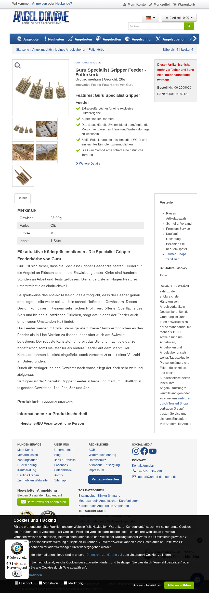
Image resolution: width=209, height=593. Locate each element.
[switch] (17, 574)
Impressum (96, 470)
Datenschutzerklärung (101, 555)
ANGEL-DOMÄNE (43, 17)
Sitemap (60, 480)
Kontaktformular (143, 465)
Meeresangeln (89, 501)
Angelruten (121, 506)
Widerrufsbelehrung (102, 455)
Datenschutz (97, 460)
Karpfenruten (88, 506)
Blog (57, 455)
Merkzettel (162, 4)
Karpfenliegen (129, 501)
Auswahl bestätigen (147, 585)
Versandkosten (27, 455)
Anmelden (39, 3)
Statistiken (50, 583)
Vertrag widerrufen (105, 479)
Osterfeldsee (63, 470)
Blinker (102, 495)
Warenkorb (186, 4)
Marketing (75, 583)
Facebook (61, 465)
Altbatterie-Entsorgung (104, 465)
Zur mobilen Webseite (32, 480)
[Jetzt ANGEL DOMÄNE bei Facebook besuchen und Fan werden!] (136, 454)
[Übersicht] (170, 49)
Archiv (58, 475)
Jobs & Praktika (65, 460)
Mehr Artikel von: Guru (88, 62)
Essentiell (26, 583)
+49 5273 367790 (149, 471)
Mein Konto (137, 4)
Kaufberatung (26, 470)
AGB (92, 450)
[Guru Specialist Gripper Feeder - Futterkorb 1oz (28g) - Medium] (23, 128)
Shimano (114, 495)
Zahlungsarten (27, 460)
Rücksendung (27, 465)
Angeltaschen (108, 501)
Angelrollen (105, 506)
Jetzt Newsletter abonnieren (46, 502)
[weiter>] (187, 49)
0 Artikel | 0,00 (180, 18)
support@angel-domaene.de (157, 477)
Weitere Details (89, 163)
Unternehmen (63, 450)
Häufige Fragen (28, 475)
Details (22, 198)
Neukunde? (63, 3)
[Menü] (26, 543)
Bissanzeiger (88, 495)
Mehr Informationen (28, 575)
